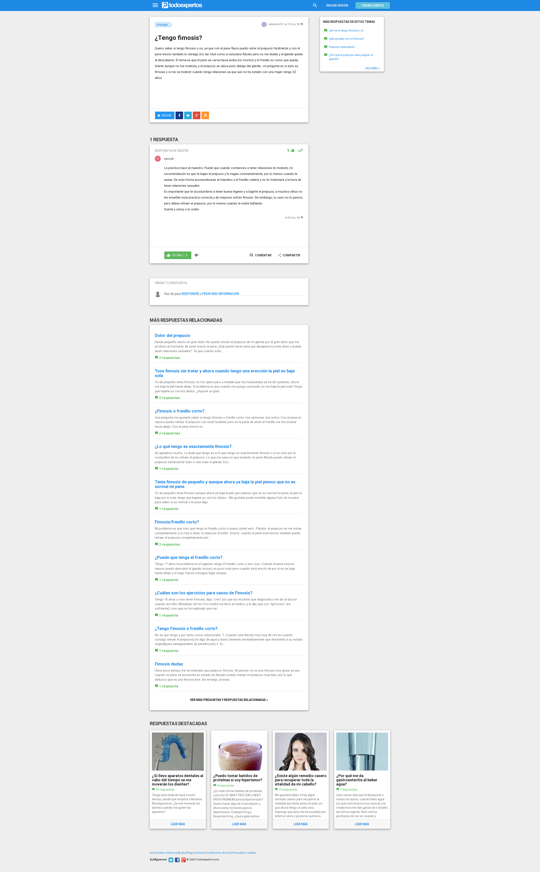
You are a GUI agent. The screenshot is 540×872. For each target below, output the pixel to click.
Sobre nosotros (167, 852)
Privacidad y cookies (244, 852)
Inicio (153, 852)
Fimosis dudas (169, 664)
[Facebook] (177, 859)
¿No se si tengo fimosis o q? (346, 30)
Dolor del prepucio (172, 335)
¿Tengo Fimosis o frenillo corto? (186, 628)
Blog (189, 852)
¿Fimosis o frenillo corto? (179, 411)
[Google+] (183, 859)
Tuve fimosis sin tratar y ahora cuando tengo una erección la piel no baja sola (225, 373)
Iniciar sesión (337, 5)
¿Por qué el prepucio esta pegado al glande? (351, 57)
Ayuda (181, 852)
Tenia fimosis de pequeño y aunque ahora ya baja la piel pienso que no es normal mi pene (225, 484)
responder (190, 293)
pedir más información (220, 293)
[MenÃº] (155, 5)
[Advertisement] (229, 93)
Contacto (199, 852)
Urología (162, 24)
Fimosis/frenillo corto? (177, 522)
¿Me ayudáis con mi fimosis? (346, 38)
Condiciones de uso (218, 852)
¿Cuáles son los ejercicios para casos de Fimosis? (203, 592)
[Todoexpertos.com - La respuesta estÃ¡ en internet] (182, 5)
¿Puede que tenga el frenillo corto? (189, 557)
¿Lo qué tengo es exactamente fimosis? (193, 446)
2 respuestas (169, 358)
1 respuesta (168, 469)
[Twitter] (170, 859)
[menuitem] (179, 115)
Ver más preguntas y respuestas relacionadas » (229, 700)
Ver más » (372, 68)
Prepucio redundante (341, 47)
